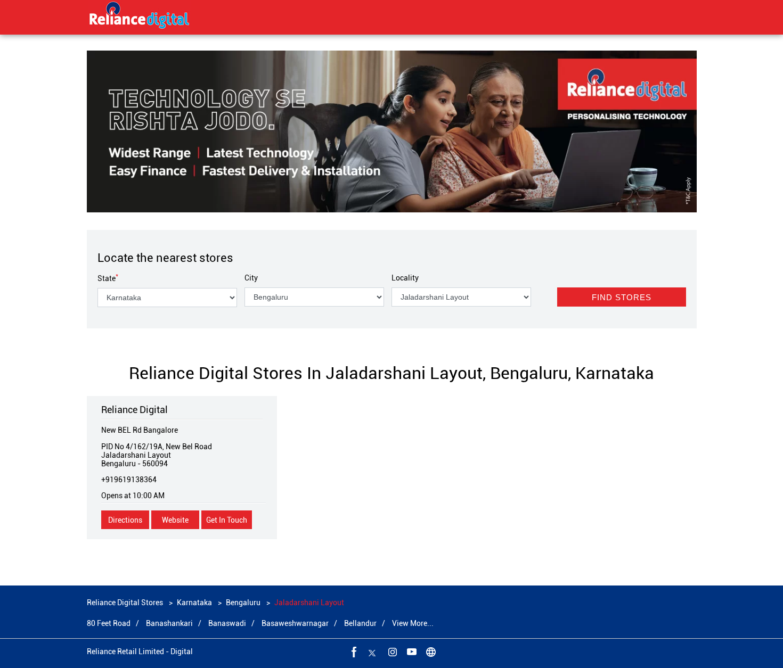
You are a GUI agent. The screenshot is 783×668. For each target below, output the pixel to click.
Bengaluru (243, 602)
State (107, 278)
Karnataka (194, 602)
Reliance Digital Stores (126, 602)
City (251, 278)
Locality (405, 278)
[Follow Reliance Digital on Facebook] (353, 651)
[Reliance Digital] (139, 17)
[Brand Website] (429, 651)
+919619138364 (129, 479)
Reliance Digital (134, 409)
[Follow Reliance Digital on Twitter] (372, 651)
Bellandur (360, 623)
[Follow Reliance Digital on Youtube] (410, 651)
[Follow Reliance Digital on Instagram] (391, 651)
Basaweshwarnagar (295, 623)
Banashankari (169, 623)
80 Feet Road (108, 623)
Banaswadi (227, 623)
